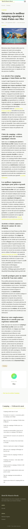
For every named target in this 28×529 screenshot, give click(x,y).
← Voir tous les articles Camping (10, 393)
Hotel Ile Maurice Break (10, 495)
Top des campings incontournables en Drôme (13, 476)
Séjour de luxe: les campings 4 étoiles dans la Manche (14, 421)
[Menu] (24, 1)
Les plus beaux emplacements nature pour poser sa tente (14, 470)
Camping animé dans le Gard (11, 411)
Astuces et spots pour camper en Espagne (14, 446)
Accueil (3, 5)
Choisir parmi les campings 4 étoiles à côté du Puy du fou (14, 465)
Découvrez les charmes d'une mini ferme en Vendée (13, 441)
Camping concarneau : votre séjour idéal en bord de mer (13, 460)
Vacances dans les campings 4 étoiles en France (13, 455)
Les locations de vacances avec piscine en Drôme (14, 436)
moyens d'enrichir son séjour (9, 254)
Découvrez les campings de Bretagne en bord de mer (13, 450)
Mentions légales (6, 516)
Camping (8, 5)
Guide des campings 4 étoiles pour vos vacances (13, 426)
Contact (3, 519)
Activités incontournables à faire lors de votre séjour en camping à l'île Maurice (13, 431)
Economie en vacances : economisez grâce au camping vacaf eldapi (14, 415)
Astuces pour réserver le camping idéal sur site (14, 481)
